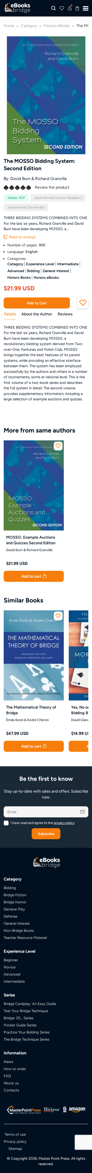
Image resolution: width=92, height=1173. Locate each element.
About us (11, 1083)
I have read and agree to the (43, 823)
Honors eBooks (46, 277)
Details (10, 314)
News (8, 1062)
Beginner (11, 960)
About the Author (36, 314)
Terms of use (15, 1134)
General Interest (56, 271)
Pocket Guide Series (20, 1025)
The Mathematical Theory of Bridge (31, 710)
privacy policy (64, 823)
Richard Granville (51, 178)
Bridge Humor (15, 902)
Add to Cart (37, 303)
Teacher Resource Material (25, 938)
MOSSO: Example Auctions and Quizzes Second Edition (30, 540)
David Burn (20, 178)
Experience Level (40, 264)
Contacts (11, 1090)
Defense (10, 916)
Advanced (15, 271)
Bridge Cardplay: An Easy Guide (30, 1004)
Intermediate (68, 264)
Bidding (33, 271)
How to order (15, 1069)
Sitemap (15, 1148)
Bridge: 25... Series (18, 1018)
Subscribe (46, 834)
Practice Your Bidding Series (27, 1032)
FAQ (7, 1076)
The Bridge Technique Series (26, 1039)
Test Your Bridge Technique (26, 1011)
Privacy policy (15, 1141)
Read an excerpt (22, 237)
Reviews (65, 314)
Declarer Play (14, 909)
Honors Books (19, 277)
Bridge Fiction (15, 895)
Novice (9, 967)
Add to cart (31, 576)
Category (15, 264)
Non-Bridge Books (19, 930)
